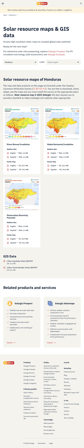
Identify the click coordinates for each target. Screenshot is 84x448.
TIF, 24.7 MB (19, 166)
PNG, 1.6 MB (19, 153)
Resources (12, 15)
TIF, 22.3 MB (59, 166)
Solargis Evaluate (56, 54)
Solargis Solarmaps (65, 303)
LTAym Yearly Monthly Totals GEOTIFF (22, 267)
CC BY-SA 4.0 (39, 88)
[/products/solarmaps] (50, 303)
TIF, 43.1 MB (19, 243)
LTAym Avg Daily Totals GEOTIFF (20, 261)
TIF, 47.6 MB (19, 169)
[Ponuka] (3, 3)
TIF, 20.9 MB (19, 239)
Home (5, 15)
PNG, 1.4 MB (19, 226)
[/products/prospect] (10, 303)
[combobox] (47, 62)
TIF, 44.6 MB (60, 169)
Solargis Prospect (56, 51)
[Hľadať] (81, 3)
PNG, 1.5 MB (59, 153)
